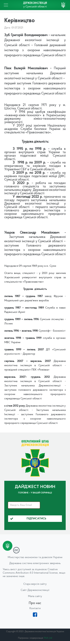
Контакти (35, 608)
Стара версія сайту (35, 584)
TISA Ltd (48, 638)
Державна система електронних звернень (35, 563)
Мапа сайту (35, 596)
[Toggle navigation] (6, 5)
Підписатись (36, 518)
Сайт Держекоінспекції (35, 590)
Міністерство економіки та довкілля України (35, 557)
